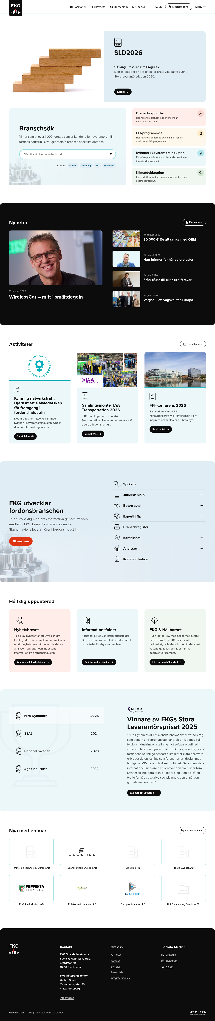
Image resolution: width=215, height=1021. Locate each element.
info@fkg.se (67, 998)
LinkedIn (171, 955)
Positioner (80, 7)
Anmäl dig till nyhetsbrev (31, 662)
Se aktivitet (23, 436)
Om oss (140, 7)
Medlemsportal (180, 7)
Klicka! (121, 92)
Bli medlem (121, 7)
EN (160, 7)
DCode (60, 1012)
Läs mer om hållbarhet (165, 662)
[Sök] (110, 154)
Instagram (172, 961)
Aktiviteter (99, 7)
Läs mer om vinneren (142, 793)
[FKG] (15, 8)
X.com (169, 967)
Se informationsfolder (97, 662)
